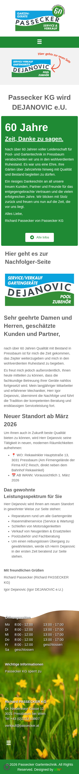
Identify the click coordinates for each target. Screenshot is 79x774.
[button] (7, 767)
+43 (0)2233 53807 (25, 719)
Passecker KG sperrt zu (23, 671)
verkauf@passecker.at (22, 726)
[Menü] (39, 42)
